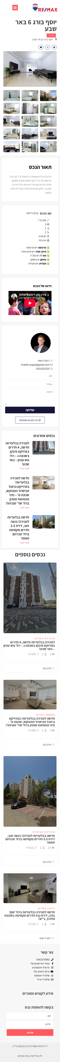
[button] (15, 7)
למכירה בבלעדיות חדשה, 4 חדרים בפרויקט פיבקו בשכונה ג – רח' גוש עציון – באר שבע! (17, 453)
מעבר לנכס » (24, 468)
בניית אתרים (24, 1056)
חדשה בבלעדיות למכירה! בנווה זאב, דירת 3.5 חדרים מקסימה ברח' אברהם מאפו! (18, 527)
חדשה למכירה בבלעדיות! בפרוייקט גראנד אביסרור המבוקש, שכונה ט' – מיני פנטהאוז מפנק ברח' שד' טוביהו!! (17, 490)
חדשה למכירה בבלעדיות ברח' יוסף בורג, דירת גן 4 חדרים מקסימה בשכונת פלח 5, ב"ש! (29, 915)
